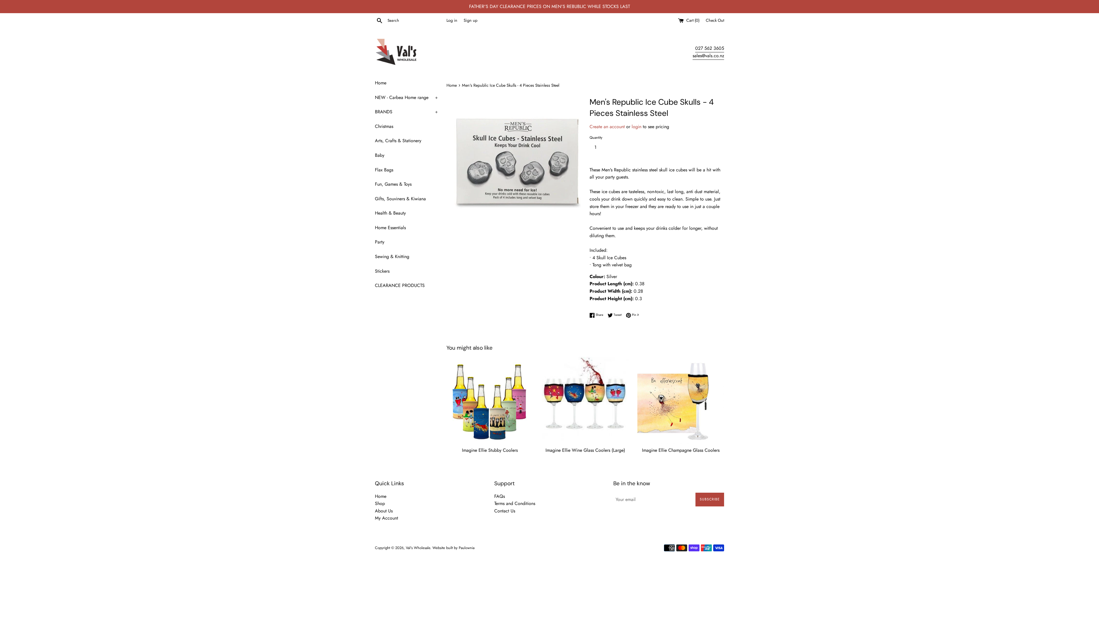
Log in (451, 20)
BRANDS (406, 111)
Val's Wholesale (418, 547)
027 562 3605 (709, 48)
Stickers (382, 271)
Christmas (384, 126)
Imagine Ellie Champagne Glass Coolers (681, 450)
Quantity (596, 137)
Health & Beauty (390, 213)
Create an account (608, 126)
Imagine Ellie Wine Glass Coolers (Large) (585, 450)
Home (380, 83)
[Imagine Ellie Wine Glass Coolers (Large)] (585, 400)
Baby (379, 155)
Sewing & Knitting (392, 256)
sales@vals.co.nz (708, 55)
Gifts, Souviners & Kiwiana (400, 198)
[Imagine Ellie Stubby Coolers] (489, 400)
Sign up (470, 20)
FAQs (499, 496)
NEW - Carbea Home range (406, 97)
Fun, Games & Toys (393, 184)
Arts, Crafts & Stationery (398, 140)
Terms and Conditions (514, 503)
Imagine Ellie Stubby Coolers (490, 450)
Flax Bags (384, 170)
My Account (386, 518)
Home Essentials (390, 227)
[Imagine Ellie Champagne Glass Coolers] (680, 400)
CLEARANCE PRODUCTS (400, 285)
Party (379, 242)
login (637, 126)
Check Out (715, 20)
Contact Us (504, 511)
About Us (384, 511)
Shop (380, 503)
